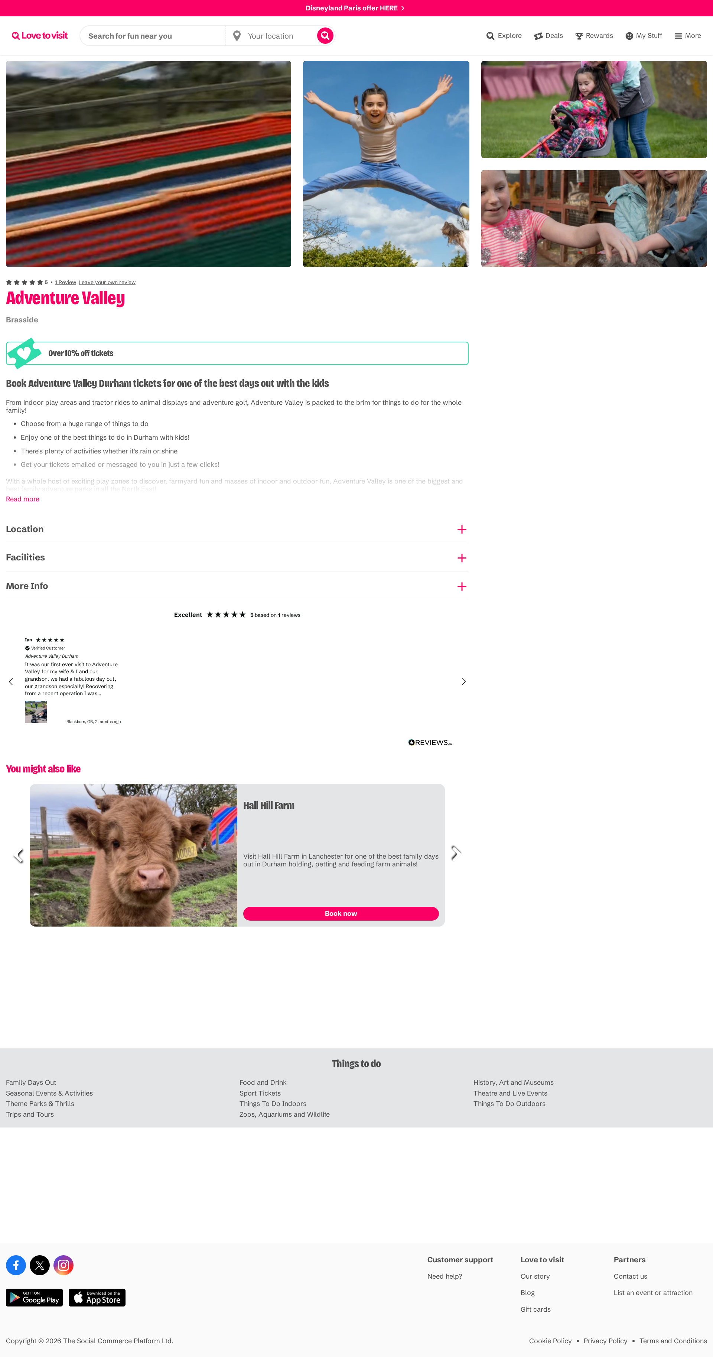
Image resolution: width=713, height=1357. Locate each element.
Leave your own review (107, 282)
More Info (27, 585)
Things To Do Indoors (273, 1104)
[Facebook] (16, 1265)
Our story (535, 1276)
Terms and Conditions (673, 1341)
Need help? (444, 1276)
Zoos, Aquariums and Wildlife (285, 1115)
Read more (22, 499)
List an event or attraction (653, 1293)
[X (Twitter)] (40, 1265)
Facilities (25, 557)
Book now (341, 913)
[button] (71, 282)
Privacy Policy (606, 1341)
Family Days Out (31, 1083)
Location (25, 529)
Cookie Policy (550, 1341)
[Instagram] (63, 1265)
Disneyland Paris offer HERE (352, 8)
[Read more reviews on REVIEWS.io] (430, 742)
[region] (237, 682)
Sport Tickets (260, 1093)
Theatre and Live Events (510, 1093)
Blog (528, 1293)
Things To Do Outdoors (509, 1104)
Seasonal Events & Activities (49, 1093)
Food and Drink (263, 1083)
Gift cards (536, 1310)
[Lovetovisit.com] (40, 35)
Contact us (630, 1276)
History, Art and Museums (513, 1083)
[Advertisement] (356, 990)
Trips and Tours (30, 1115)
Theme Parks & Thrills (40, 1104)
